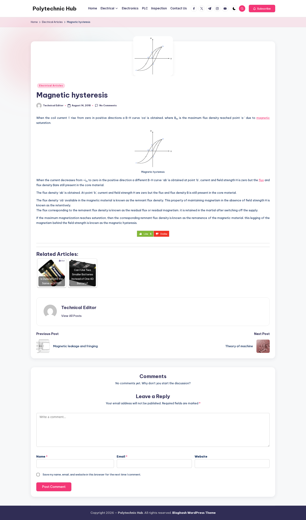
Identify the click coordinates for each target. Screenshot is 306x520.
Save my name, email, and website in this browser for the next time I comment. (92, 474)
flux (261, 180)
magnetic (263, 118)
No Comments (108, 105)
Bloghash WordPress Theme (194, 513)
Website (201, 456)
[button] (262, 8)
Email (122, 456)
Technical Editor (78, 307)
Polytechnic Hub (54, 8)
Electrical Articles (51, 85)
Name (41, 456)
